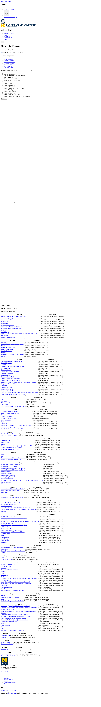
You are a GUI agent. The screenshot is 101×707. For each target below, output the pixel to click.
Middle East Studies (6, 528)
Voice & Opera (4, 649)
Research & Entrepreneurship (11, 64)
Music (2, 535)
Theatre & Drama (5, 635)
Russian (3, 599)
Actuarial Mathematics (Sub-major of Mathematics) (13, 316)
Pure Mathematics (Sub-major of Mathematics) (12, 590)
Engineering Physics (6, 420)
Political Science (5, 580)
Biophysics (3, 352)
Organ (2, 557)
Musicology (4, 542)
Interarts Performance (6, 471)
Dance (2, 399)
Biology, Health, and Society (8, 347)
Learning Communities (9, 60)
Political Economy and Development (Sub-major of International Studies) (19, 578)
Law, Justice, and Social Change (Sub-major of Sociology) (15, 507)
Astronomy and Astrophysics (8, 337)
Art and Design (5, 332)
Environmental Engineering (8, 427)
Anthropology (4, 323)
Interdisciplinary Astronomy (8, 475)
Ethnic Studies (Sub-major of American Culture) (13, 428)
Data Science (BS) (5, 402)
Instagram (8, 690)
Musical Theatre (5, 540)
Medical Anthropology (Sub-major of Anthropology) (14, 525)
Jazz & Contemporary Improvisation (10, 490)
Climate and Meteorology (7, 373)
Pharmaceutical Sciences (7, 566)
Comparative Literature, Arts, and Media (11, 384)
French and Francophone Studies (9, 435)
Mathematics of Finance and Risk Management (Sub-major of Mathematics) (20, 521)
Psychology (4, 585)
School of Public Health (10, 91)
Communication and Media (7, 377)
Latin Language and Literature (8, 504)
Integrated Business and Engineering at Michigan (13, 468)
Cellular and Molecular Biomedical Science (11, 361)
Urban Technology (5, 642)
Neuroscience (4, 549)
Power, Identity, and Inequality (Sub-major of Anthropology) (16, 583)
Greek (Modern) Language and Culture (10, 449)
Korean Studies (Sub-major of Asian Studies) (12, 497)
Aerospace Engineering (7, 318)
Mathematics (4, 519)
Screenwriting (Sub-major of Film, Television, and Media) (15, 606)
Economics (3, 415)
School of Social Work (9, 93)
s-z (13, 311)
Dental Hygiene (5, 404)
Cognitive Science (5, 375)
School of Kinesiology (9, 86)
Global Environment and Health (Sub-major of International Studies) (18, 446)
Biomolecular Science (6, 351)
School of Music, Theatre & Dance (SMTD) (15, 88)
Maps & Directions (8, 679)
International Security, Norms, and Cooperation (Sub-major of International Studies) (22, 480)
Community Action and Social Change (10, 378)
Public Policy (4, 589)
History (3, 454)
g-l (7, 311)
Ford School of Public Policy (11, 78)
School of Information (9, 85)
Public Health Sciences (6, 587)
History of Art (4, 456)
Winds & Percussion (6, 654)
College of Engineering (9, 74)
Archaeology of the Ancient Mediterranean (11, 328)
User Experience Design (7, 644)
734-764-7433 (4, 671)
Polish (2, 576)
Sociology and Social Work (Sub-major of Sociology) (14, 614)
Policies (6, 681)
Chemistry (3, 364)
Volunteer (6, 684)
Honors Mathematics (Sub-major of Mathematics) (13, 458)
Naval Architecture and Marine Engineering (12, 547)
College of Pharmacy (9, 77)
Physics (3, 571)
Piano (2, 573)
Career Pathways (8, 66)
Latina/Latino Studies (6, 506)
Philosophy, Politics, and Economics (10, 569)
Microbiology (4, 526)
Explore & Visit (8, 37)
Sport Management (5, 625)
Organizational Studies (6, 559)
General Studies (5, 442)
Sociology (3, 613)
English (3, 421)
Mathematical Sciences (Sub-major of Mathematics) (14, 518)
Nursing (3, 552)
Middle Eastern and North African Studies (11, 530)
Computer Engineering (6, 387)
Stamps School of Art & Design (12, 94)
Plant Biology (4, 575)
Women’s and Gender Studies (8, 655)
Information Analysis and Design (9, 466)
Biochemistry (4, 342)
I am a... (6, 11)
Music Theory (4, 539)
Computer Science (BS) (7, 389)
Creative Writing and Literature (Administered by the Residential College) (19, 392)
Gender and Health (5, 440)
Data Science (4, 401)
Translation (3, 637)
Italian (2, 483)
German (3, 444)
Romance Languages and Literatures (10, 597)
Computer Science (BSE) (7, 390)
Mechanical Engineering (7, 523)
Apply (5, 35)
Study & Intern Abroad (9, 62)
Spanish (3, 623)
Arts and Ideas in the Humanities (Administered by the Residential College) (19, 333)
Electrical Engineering (6, 416)
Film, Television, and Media (8, 433)
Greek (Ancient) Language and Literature (11, 447)
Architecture (4, 330)
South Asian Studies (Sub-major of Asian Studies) (13, 618)
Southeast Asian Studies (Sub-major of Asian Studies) (14, 620)
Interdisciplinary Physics (7, 478)
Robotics (3, 595)
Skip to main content (6, 1)
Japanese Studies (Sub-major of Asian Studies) (12, 489)
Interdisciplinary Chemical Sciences (10, 477)
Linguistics (3, 511)
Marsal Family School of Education (12, 80)
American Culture (5, 321)
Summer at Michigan (9, 63)
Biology (3, 345)
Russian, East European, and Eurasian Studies (12, 601)
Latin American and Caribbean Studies (10, 502)
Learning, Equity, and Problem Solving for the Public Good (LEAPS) (18, 509)
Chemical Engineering (6, 363)
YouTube (13, 690)
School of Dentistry (8, 83)
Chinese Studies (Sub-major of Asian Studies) (12, 366)
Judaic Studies (4, 492)
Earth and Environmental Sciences (9, 411)
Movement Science (5, 533)
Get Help (6, 8)
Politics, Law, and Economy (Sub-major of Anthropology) (15, 582)
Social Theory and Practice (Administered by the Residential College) (18, 611)
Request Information (9, 9)
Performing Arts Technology (8, 564)
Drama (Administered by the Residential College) (13, 406)
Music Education (5, 537)
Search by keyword (5, 70)
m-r (10, 311)
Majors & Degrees (8, 59)
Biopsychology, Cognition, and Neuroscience (12, 354)
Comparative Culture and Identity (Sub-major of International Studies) (18, 382)
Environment (4, 423)
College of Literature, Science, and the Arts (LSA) (16, 75)
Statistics (3, 627)
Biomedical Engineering (7, 349)
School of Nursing (8, 90)
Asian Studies (4, 335)
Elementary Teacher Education (8, 418)
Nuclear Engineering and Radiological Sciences (13, 551)
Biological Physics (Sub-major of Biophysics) (12, 344)
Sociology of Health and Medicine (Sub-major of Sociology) (16, 616)
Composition (4, 385)
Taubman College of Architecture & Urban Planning (17, 96)
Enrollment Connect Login (10, 17)
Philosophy (3, 568)
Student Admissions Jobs (10, 682)
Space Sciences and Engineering (9, 621)
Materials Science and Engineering (9, 516)
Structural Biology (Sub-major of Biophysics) (12, 630)
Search (5, 39)
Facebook (3, 690)
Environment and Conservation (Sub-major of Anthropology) (16, 425)
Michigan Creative (11, 693)
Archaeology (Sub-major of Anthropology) (11, 326)
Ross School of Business (10, 82)
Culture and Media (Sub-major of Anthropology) (13, 394)
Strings (2, 628)
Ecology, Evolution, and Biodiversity (10, 413)
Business (3, 356)
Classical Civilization (6, 370)
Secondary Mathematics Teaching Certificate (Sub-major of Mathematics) (19, 607)
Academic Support (8, 67)
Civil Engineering (5, 368)
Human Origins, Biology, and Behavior (11, 459)
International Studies (6, 482)
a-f (4, 311)
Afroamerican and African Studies (9, 319)
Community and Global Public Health (10, 380)
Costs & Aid (7, 36)
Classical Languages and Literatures (10, 371)
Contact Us (6, 678)
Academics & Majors (9, 33)
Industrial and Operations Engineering (10, 464)
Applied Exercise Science (7, 325)
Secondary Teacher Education (8, 609)
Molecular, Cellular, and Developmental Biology (13, 532)
